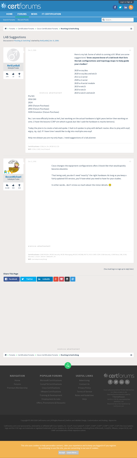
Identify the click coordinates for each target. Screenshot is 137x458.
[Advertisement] (50, 71)
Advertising (84, 380)
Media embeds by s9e (120, 392)
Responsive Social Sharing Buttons (117, 404)
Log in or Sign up (126, 2)
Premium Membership (17, 387)
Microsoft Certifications (51, 380)
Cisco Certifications (51, 387)
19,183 (7, 188)
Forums (22, 13)
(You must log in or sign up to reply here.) (119, 269)
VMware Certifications (51, 391)
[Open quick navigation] (131, 29)
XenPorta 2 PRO (112, 399)
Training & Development (51, 395)
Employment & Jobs (51, 399)
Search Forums (9, 20)
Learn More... (72, 452)
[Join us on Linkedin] (125, 7)
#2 (130, 161)
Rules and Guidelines (84, 395)
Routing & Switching (22, 40)
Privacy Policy (84, 387)
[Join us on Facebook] (115, 7)
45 (19, 77)
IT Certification (51, 13)
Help (84, 399)
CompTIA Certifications (51, 384)
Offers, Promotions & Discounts (51, 402)
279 (7, 77)
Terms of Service (84, 391)
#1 (130, 50)
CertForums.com (119, 406)
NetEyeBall (44, 40)
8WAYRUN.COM (118, 401)
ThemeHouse (118, 396)
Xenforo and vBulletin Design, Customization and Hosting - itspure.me (91, 420)
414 (19, 188)
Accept (62, 452)
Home (9, 13)
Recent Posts (23, 20)
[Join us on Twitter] (120, 7)
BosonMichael (13, 176)
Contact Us (84, 384)
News (34, 13)
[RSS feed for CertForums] (131, 7)
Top (67, 366)
